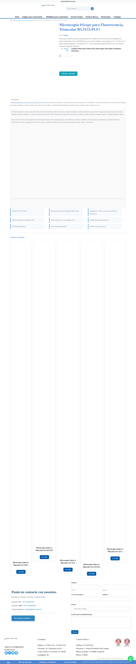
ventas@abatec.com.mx (68, 1)
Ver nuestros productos (23, 618)
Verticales (24, 20)
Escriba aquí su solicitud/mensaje (81, 614)
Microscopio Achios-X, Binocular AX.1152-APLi (68, 561)
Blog (8, 662)
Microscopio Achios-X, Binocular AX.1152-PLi (91, 565)
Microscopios (17, 20)
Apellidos (104, 590)
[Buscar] (92, 8)
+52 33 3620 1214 (28, 602)
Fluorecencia (30, 20)
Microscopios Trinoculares (113, 48)
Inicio (11, 20)
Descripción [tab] (15, 99)
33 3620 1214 (50, 645)
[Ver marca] (92, 62)
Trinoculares (75, 51)
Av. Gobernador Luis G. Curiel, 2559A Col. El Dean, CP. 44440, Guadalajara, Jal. (51, 651)
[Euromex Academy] (25, 204)
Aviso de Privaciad (25, 662)
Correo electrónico (77, 594)
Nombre (73, 590)
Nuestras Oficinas (71, 662)
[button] (130, 658)
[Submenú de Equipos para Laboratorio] (42, 16)
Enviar (75, 632)
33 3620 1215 (61, 645)
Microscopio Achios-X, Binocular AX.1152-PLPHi (115, 550)
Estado (74, 604)
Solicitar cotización (68, 73)
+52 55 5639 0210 (30, 606)
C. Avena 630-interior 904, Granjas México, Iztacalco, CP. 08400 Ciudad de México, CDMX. (92, 651)
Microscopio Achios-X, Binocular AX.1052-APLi (21, 564)
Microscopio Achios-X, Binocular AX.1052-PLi (44, 549)
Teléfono (105, 594)
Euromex (65, 35)
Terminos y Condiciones (48, 662)
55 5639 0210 (88, 645)
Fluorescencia (91, 48)
